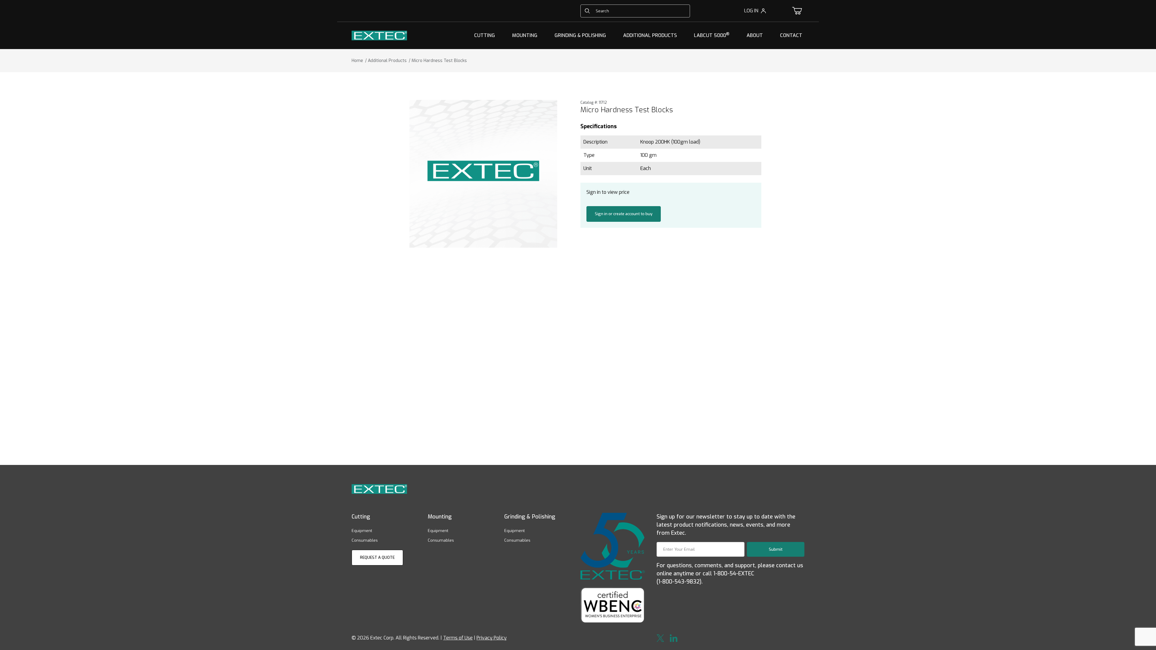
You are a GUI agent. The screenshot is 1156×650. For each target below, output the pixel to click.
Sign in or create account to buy (623, 213)
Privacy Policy (492, 638)
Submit (775, 549)
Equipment (362, 530)
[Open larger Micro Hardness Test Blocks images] (483, 174)
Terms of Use (458, 638)
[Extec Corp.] (379, 35)
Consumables (365, 540)
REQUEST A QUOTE (377, 557)
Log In (751, 11)
